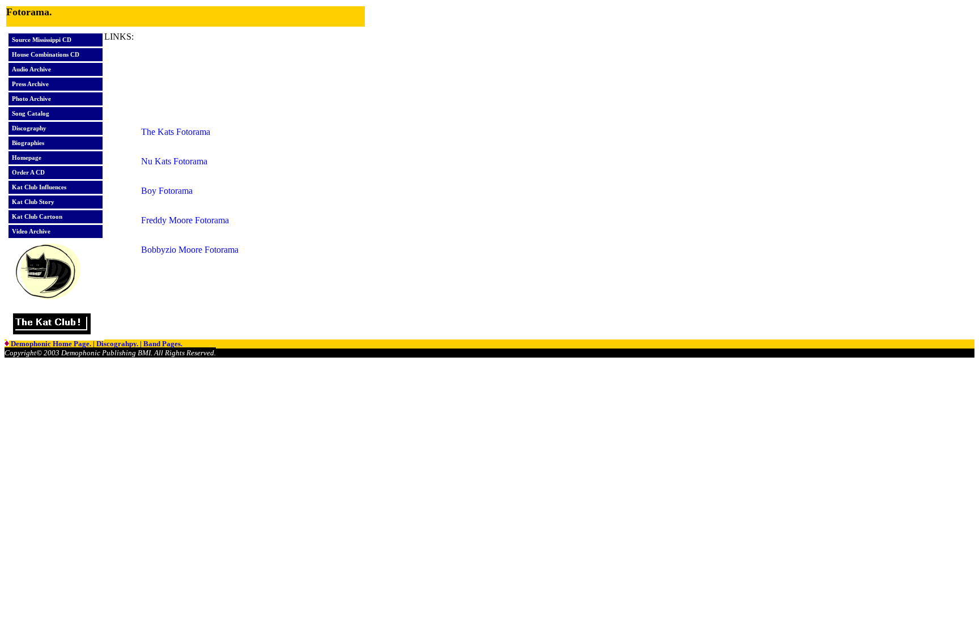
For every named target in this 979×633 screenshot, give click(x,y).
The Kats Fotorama (175, 132)
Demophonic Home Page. (52, 343)
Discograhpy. (118, 343)
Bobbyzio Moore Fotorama (190, 249)
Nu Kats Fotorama (174, 161)
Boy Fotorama (167, 191)
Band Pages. (162, 343)
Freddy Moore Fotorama (185, 220)
